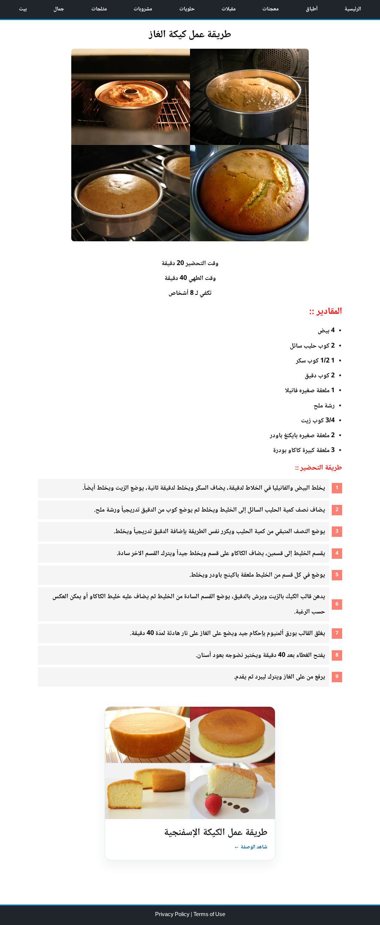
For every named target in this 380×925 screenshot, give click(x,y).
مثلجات (99, 9)
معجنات (270, 9)
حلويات (187, 9)
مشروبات (143, 9)
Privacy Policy (173, 915)
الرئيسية (352, 9)
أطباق (312, 9)
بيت (23, 9)
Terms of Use (209, 915)
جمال (58, 9)
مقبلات (229, 9)
